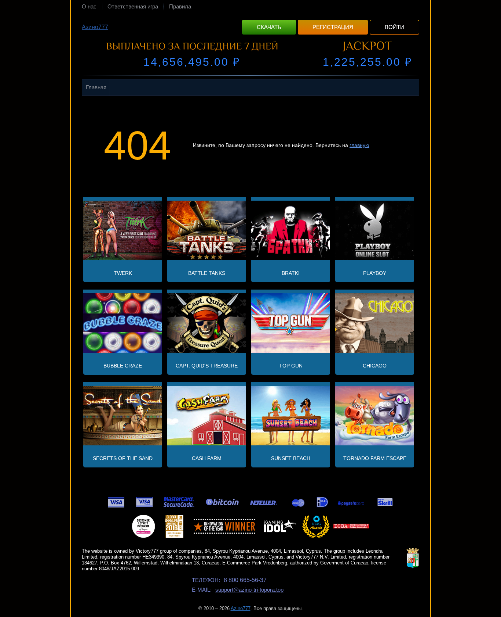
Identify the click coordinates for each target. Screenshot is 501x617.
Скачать (269, 27)
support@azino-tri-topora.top (249, 589)
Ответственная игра (132, 6)
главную (359, 145)
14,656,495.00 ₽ (191, 62)
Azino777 (241, 608)
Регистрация (332, 27)
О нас (89, 6)
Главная (96, 87)
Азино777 (95, 27)
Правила (180, 6)
